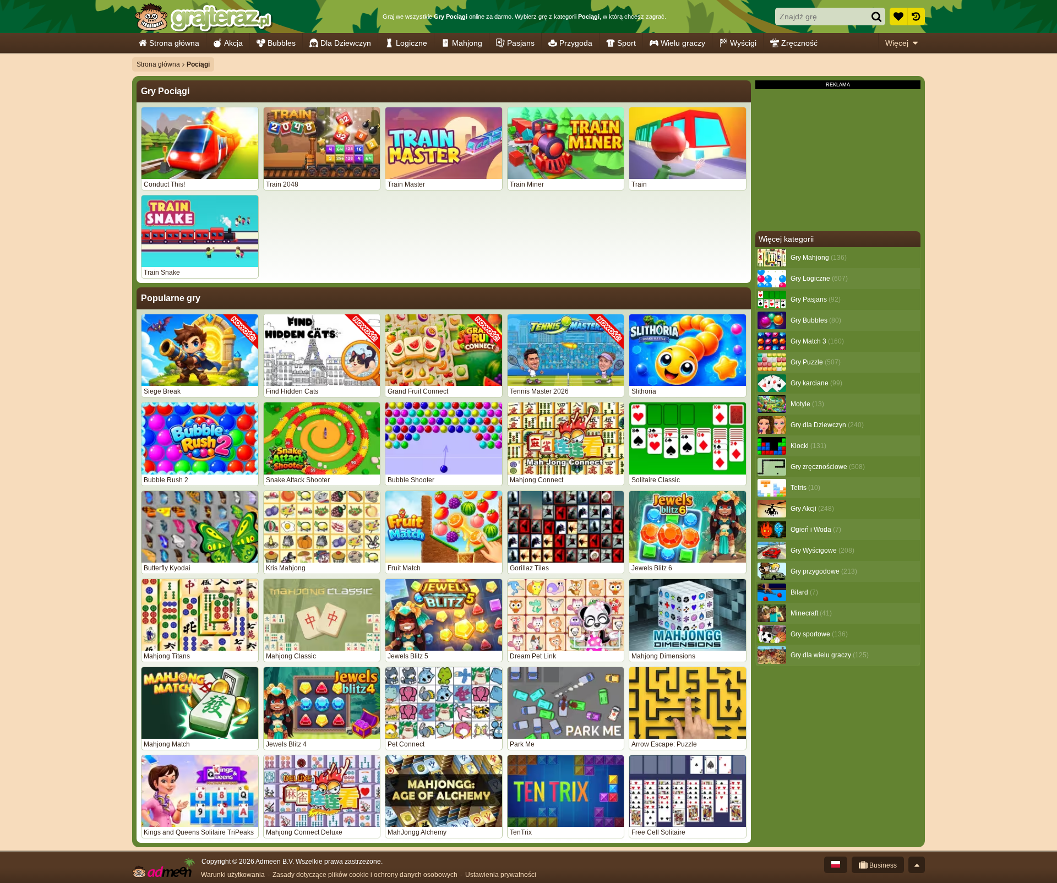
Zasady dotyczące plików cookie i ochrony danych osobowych (365, 875)
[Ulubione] (898, 16)
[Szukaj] (876, 16)
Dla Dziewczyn (345, 43)
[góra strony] (916, 865)
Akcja (233, 43)
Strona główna (174, 43)
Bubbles (282, 43)
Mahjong (467, 43)
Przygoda (575, 43)
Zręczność (799, 43)
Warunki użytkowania (233, 875)
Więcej (896, 43)
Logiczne (411, 43)
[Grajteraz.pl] (203, 16)
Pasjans (521, 43)
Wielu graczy (683, 43)
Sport (626, 43)
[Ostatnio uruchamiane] (916, 16)
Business (882, 865)
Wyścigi (743, 43)
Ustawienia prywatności (500, 875)
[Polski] (835, 865)
